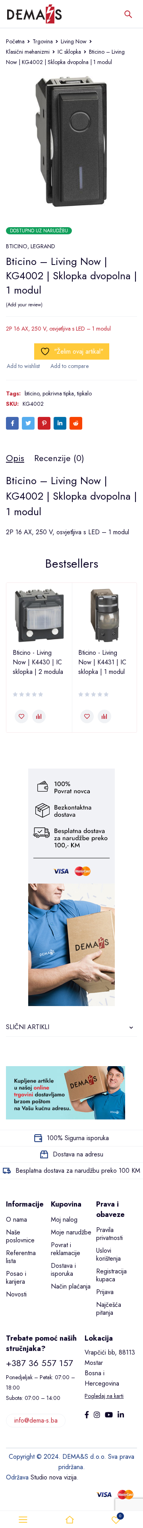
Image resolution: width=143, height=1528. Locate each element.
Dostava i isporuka (63, 1269)
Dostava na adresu (78, 1154)
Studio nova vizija (54, 1477)
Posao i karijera (16, 1277)
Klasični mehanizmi (28, 52)
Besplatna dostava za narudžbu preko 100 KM (77, 1170)
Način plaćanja (71, 1286)
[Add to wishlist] (23, 366)
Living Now (74, 41)
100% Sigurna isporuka (78, 1138)
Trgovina (43, 41)
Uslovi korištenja (108, 1254)
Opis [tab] (15, 458)
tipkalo (84, 393)
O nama (16, 1219)
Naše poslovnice (20, 1236)
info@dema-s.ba (36, 1420)
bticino (32, 393)
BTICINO (16, 246)
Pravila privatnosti (109, 1233)
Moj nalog (64, 1219)
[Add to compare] (69, 366)
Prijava (105, 1291)
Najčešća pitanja (108, 1308)
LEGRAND (43, 246)
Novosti (16, 1294)
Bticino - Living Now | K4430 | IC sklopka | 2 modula (38, 662)
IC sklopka (69, 52)
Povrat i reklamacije (65, 1248)
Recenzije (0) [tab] (59, 458)
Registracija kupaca (111, 1275)
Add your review (24, 304)
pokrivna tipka (58, 393)
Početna (15, 41)
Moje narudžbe (71, 1232)
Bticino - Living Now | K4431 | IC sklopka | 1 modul (102, 662)
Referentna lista (21, 1256)
